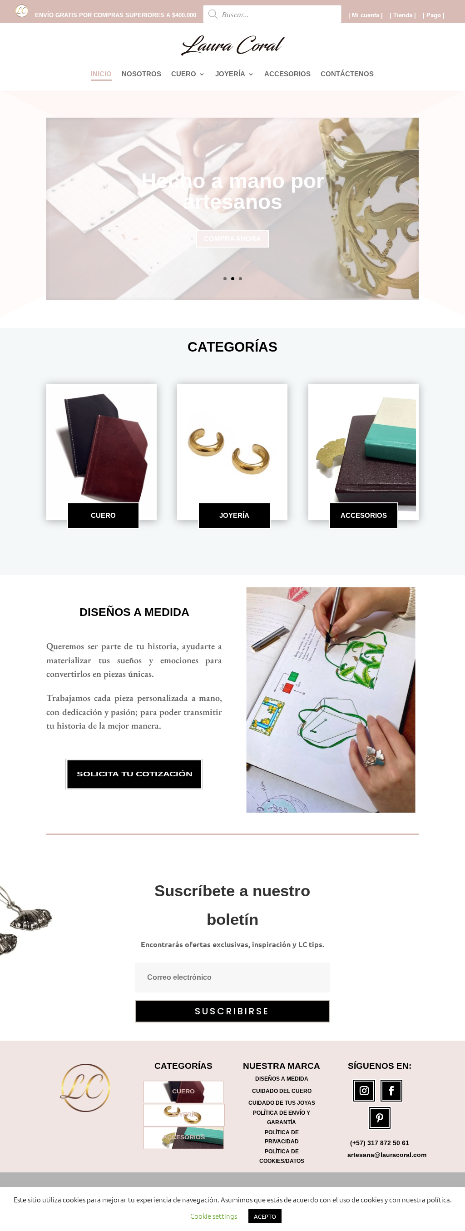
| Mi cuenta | (365, 15)
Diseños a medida (134, 612)
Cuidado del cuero (282, 1091)
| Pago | (434, 15)
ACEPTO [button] (265, 1216)
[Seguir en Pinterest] (379, 1118)
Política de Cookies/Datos (281, 1156)
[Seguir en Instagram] (364, 1090)
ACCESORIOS (287, 74)
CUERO (183, 74)
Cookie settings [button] (213, 1216)
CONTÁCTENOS (347, 74)
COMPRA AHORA (232, 228)
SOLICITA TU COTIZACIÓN (134, 774)
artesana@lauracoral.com (386, 1154)
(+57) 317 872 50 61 (379, 1143)
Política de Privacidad (282, 1137)
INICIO (101, 74)
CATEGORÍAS (232, 346)
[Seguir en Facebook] (391, 1090)
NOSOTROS (141, 74)
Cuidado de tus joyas (281, 1103)
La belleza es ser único (232, 191)
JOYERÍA (230, 74)
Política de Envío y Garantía (281, 1117)
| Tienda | (403, 15)
